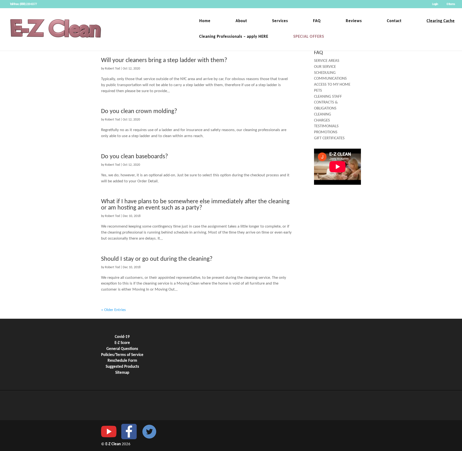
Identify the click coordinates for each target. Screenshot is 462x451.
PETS (318, 91)
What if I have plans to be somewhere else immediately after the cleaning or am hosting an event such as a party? (195, 204)
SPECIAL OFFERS (308, 37)
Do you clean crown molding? (139, 111)
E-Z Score (122, 343)
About (241, 21)
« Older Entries (113, 310)
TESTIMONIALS (326, 126)
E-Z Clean (113, 444)
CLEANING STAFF (328, 97)
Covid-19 (122, 337)
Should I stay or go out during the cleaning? (156, 259)
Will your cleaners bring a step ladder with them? (164, 60)
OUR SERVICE (325, 67)
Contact (394, 21)
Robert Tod (112, 68)
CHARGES (322, 120)
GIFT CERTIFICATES (329, 138)
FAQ (317, 21)
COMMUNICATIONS (330, 79)
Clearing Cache (441, 21)
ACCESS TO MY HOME (332, 85)
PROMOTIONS (325, 132)
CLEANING (322, 114)
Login (435, 4)
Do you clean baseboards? (134, 156)
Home (205, 21)
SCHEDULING (325, 73)
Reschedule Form (122, 361)
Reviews (354, 21)
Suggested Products (122, 367)
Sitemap (122, 373)
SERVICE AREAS (326, 61)
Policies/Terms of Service (122, 355)
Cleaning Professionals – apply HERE (233, 37)
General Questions (122, 349)
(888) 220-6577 (28, 4)
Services (280, 21)
